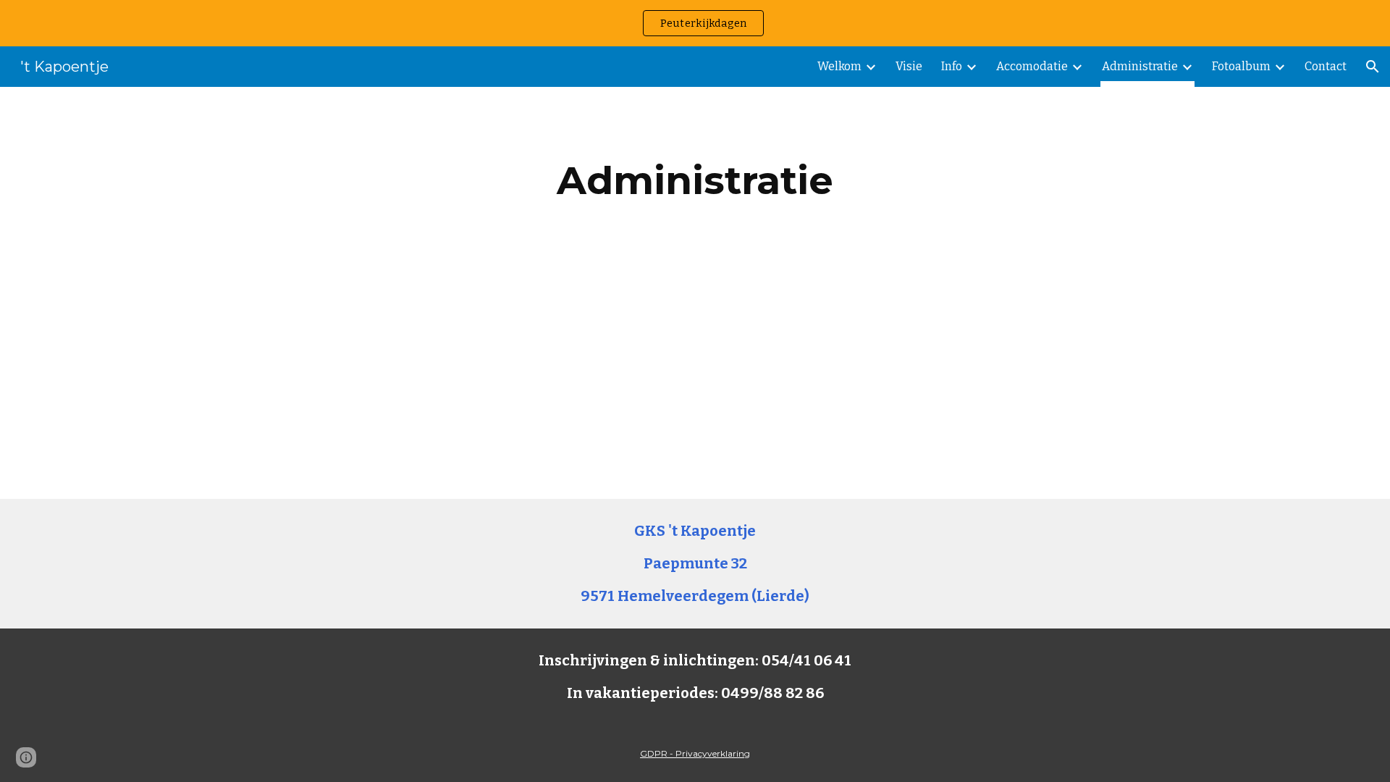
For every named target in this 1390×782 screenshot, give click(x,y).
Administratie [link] (1140, 66)
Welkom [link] (839, 66)
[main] (695, 180)
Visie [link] (909, 66)
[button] (1372, 66)
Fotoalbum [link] (1241, 66)
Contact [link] (1326, 66)
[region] (695, 23)
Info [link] (951, 66)
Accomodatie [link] (1032, 66)
